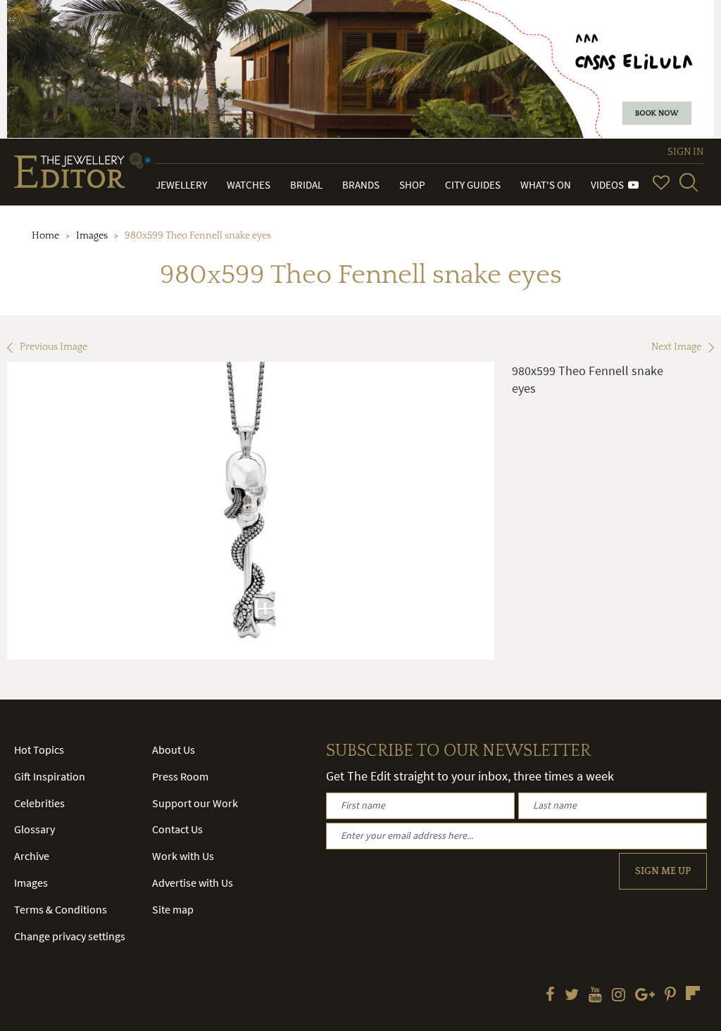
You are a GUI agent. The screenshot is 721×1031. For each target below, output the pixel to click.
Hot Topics (39, 749)
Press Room (180, 776)
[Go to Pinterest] (670, 996)
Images (92, 235)
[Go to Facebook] (550, 996)
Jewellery (181, 184)
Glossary (34, 829)
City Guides (473, 184)
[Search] (688, 182)
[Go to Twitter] (572, 996)
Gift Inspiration (49, 776)
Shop (412, 184)
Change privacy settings (69, 936)
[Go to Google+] (645, 996)
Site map (173, 909)
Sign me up (663, 871)
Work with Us (183, 856)
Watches (248, 184)
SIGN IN (685, 152)
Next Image (676, 347)
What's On (545, 184)
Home (45, 235)
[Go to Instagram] (618, 996)
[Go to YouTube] (595, 996)
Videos (609, 184)
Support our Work (195, 803)
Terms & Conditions (60, 909)
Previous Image (53, 347)
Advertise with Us (192, 882)
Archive (31, 856)
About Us (173, 749)
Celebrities (39, 803)
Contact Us (177, 829)
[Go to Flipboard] (693, 993)
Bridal (306, 184)
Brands (361, 184)
